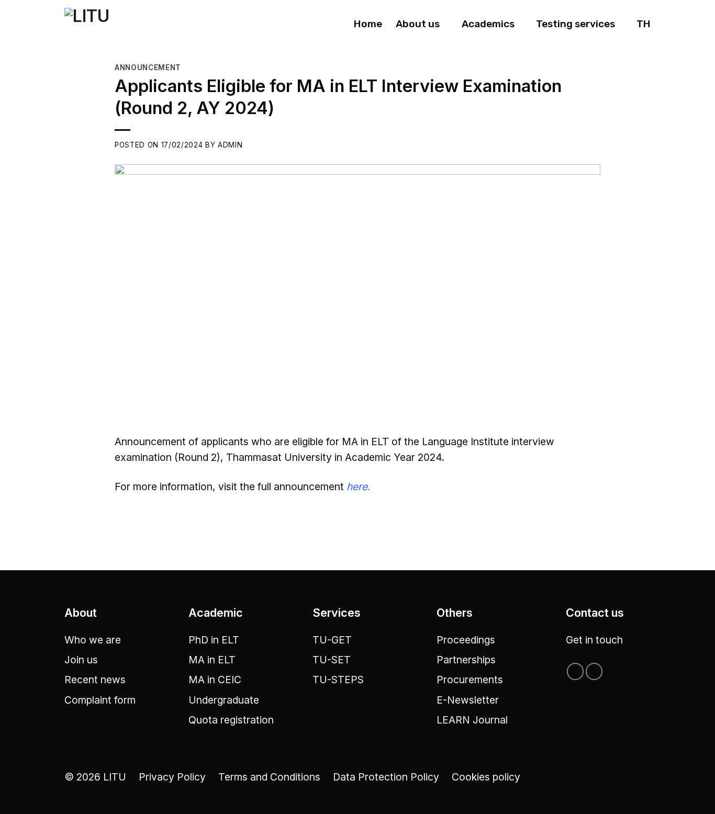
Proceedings (466, 640)
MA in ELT (212, 659)
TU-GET (332, 640)
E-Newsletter (468, 700)
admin (230, 145)
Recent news (95, 679)
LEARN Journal (472, 720)
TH (643, 24)
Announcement (148, 67)
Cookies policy (486, 777)
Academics (488, 24)
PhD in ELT (213, 640)
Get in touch (594, 640)
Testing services (575, 24)
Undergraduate (223, 700)
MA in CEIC (214, 679)
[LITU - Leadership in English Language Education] (109, 24)
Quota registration (231, 720)
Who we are (92, 640)
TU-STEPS (338, 679)
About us (418, 24)
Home (368, 24)
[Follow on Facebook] (575, 671)
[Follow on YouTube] (594, 671)
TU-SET (331, 659)
